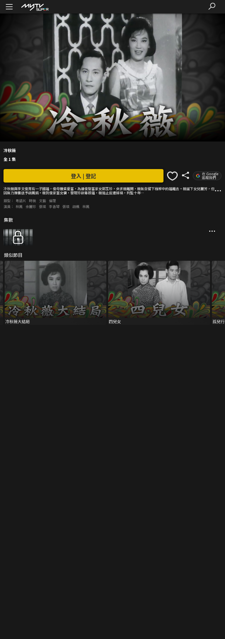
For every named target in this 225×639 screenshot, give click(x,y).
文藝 (42, 200)
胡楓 (75, 206)
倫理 (52, 200)
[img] (34, 6)
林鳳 (19, 206)
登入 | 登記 (83, 176)
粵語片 (21, 200)
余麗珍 (30, 206)
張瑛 (42, 206)
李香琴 (54, 206)
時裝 (32, 200)
